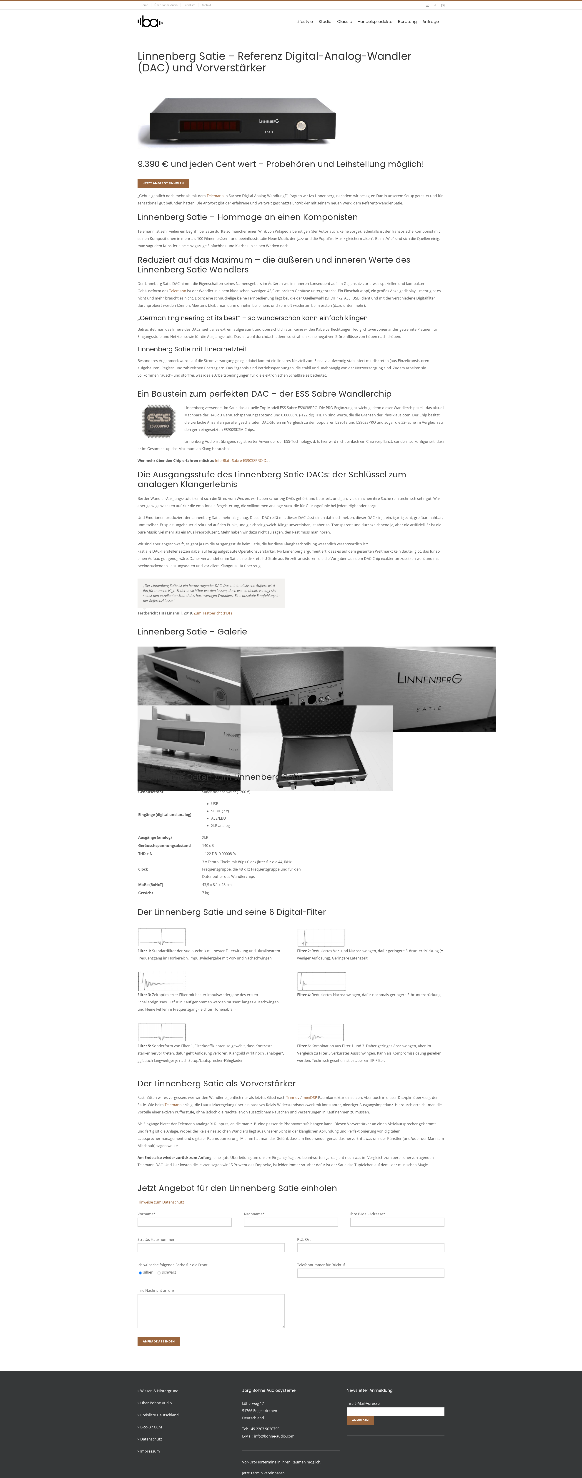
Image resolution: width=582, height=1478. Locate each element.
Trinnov (292, 1097)
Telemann (215, 195)
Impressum (150, 1451)
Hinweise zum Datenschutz (161, 1202)
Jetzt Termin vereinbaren (263, 1472)
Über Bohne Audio (156, 1402)
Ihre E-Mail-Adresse (363, 1403)
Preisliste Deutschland (159, 1415)
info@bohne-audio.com (274, 1436)
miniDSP (310, 1097)
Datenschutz (151, 1439)
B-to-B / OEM (151, 1427)
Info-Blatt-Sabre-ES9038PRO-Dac (242, 460)
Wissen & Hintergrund (159, 1390)
